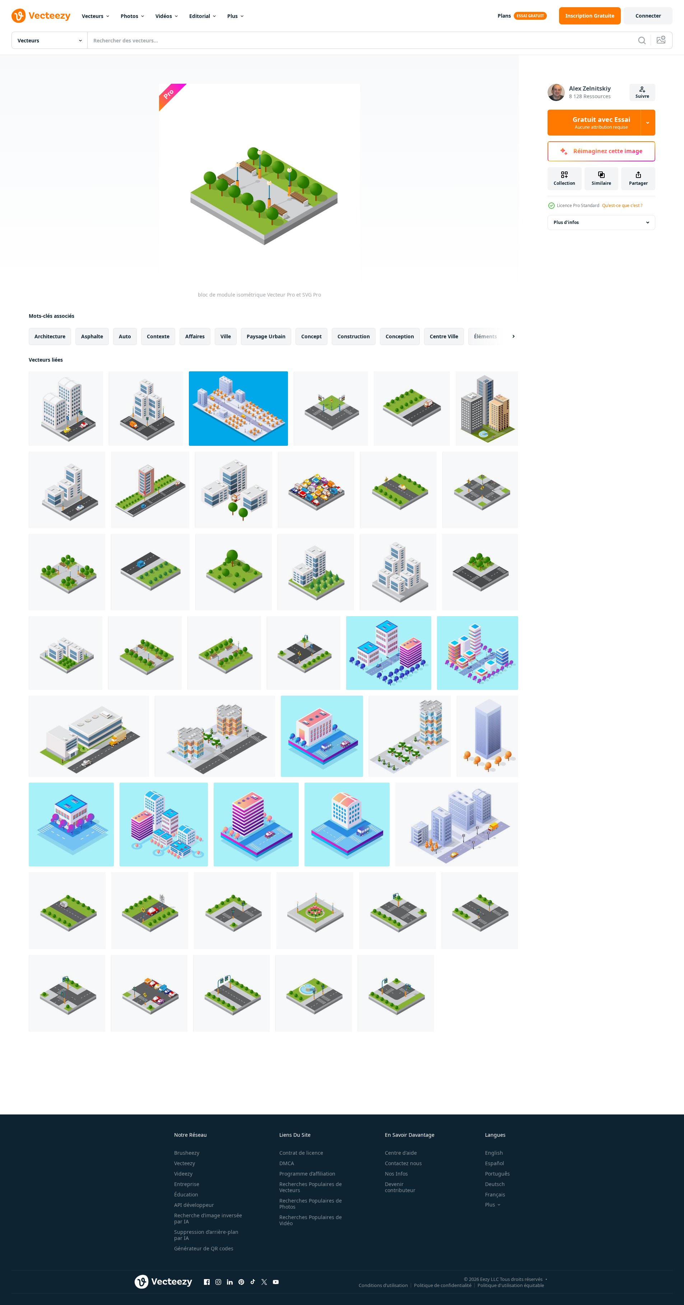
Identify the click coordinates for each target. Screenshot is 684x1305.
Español (494, 1163)
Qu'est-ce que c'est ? (622, 205)
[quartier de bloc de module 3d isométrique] (398, 490)
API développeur (194, 1204)
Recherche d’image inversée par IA (208, 1218)
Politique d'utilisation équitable (511, 1285)
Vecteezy (184, 1163)
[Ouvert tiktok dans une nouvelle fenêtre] (253, 1282)
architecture (49, 336)
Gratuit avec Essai (601, 122)
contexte (158, 336)
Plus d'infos (566, 222)
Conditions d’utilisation (383, 1285)
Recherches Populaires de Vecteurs (310, 1187)
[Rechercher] (642, 40)
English (494, 1152)
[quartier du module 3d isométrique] (67, 910)
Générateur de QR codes (203, 1248)
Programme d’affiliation (307, 1173)
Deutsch (495, 1184)
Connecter (648, 15)
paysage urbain (266, 336)
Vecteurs (92, 16)
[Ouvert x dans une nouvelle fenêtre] (264, 1282)
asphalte (92, 336)
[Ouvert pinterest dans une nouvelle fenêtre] (241, 1282)
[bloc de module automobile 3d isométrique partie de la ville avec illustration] (316, 490)
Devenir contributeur (400, 1187)
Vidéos (163, 16)
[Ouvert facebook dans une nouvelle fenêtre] (207, 1282)
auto (125, 336)
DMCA (286, 1163)
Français (495, 1194)
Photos (129, 16)
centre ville (444, 336)
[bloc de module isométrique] (67, 572)
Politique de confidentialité (442, 1285)
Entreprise (186, 1184)
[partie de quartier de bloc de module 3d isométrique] (238, 408)
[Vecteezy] (40, 16)
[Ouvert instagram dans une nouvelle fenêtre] (218, 1282)
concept (311, 336)
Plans (504, 15)
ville (225, 336)
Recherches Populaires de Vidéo (310, 1220)
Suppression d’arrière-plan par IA (206, 1234)
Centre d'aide (401, 1152)
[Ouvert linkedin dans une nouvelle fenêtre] (230, 1282)
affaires (195, 336)
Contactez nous (403, 1163)
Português (497, 1173)
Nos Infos (396, 1173)
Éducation (186, 1194)
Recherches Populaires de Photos (310, 1203)
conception (400, 336)
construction (354, 336)
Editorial (199, 16)
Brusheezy (186, 1152)
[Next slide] (507, 336)
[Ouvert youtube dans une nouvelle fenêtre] (276, 1282)
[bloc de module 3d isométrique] (66, 408)
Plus (232, 16)
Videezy (183, 1173)
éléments (485, 336)
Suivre (642, 96)
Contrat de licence (301, 1152)
